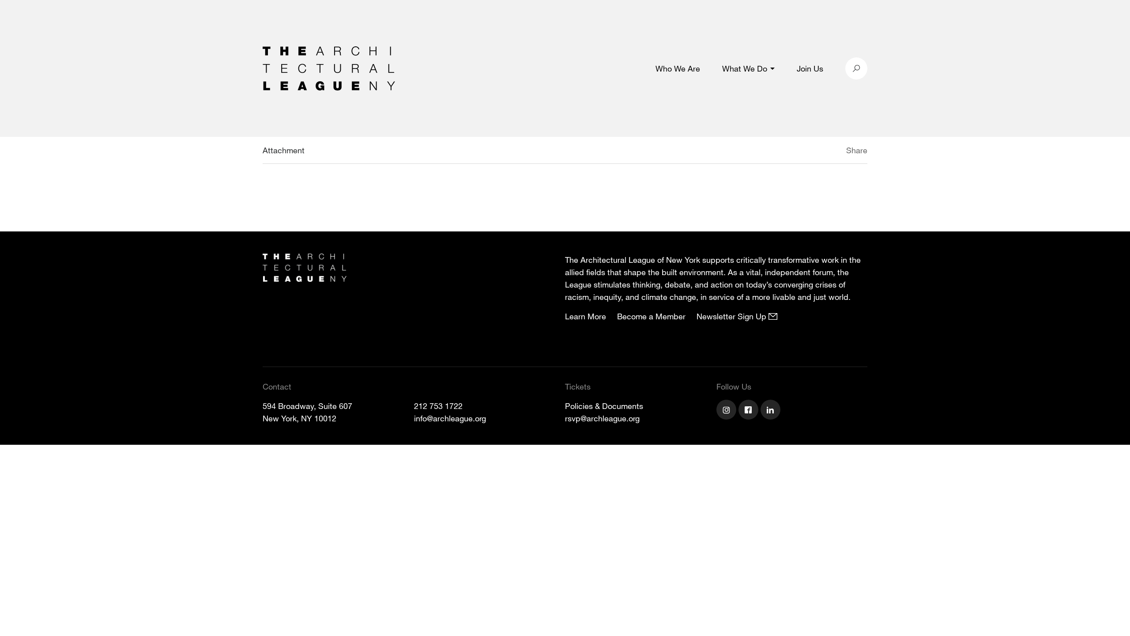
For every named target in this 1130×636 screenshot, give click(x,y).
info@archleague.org (450, 418)
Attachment (284, 150)
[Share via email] (799, 151)
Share (856, 150)
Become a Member (651, 316)
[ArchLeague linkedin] (772, 411)
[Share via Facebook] (833, 151)
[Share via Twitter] (819, 151)
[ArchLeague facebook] (749, 411)
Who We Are (677, 68)
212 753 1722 (438, 406)
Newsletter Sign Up (732, 316)
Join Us (810, 68)
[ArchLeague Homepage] (329, 67)
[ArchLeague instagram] (727, 411)
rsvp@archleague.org (602, 418)
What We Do (744, 68)
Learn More (585, 316)
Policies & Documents (604, 406)
